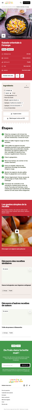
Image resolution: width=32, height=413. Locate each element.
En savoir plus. (26, 370)
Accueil (3, 6)
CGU (3, 402)
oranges (8, 90)
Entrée (14, 6)
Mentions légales (6, 399)
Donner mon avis (8, 75)
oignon (8, 93)
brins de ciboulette (15, 105)
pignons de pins (13, 100)
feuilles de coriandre (15, 102)
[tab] (22, 76)
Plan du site (4, 404)
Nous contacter (5, 397)
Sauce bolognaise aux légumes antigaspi (16, 285)
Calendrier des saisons (7, 392)
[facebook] (27, 385)
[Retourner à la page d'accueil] (9, 2)
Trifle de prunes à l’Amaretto (12, 327)
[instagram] (24, 385)
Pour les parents (6, 390)
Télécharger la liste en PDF (17, 118)
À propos (4, 395)
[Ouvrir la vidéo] (17, 231)
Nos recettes (9, 6)
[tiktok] (29, 385)
